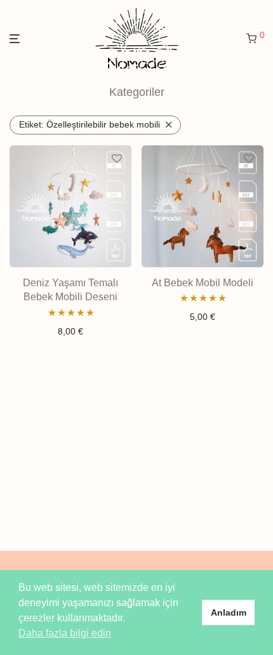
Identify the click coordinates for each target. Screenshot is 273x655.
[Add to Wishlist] (117, 159)
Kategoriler (136, 92)
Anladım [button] (228, 612)
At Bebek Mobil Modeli (202, 282)
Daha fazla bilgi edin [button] (64, 633)
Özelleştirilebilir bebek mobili (89, 124)
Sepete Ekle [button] (70, 331)
